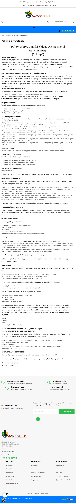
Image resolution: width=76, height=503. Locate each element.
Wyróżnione (10, 480)
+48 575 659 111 (68, 31)
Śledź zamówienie (28, 5)
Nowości (9, 469)
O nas (33, 469)
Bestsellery (9, 472)
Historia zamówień (62, 476)
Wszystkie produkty (12, 483)
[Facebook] (38, 419)
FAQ (54, 5)
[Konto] (48, 22)
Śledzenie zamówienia (63, 480)
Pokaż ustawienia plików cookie (38, 493)
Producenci (10, 476)
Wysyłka (34, 465)
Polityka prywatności (38, 472)
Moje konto (59, 472)
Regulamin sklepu (37, 476)
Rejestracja (60, 465)
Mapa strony (35, 480)
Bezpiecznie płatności (43, 5)
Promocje (9, 465)
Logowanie (59, 469)
